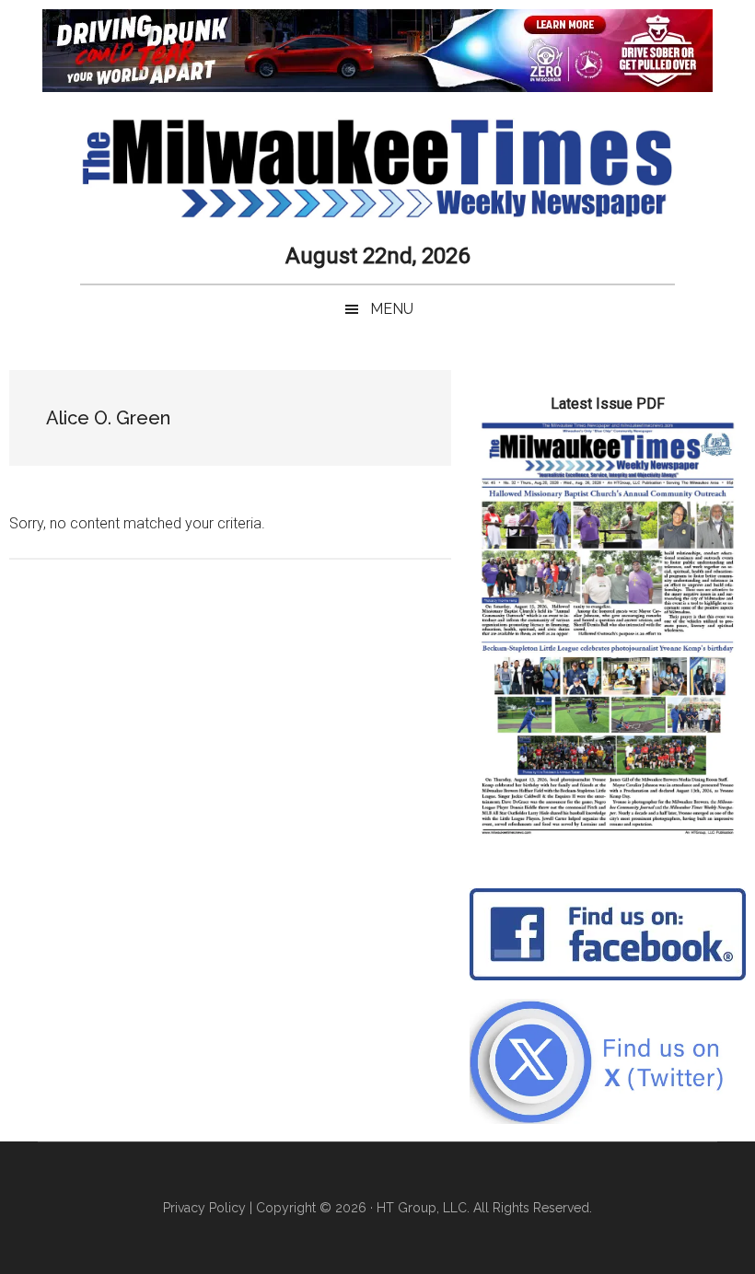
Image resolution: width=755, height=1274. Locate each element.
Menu (391, 309)
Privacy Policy (204, 1207)
